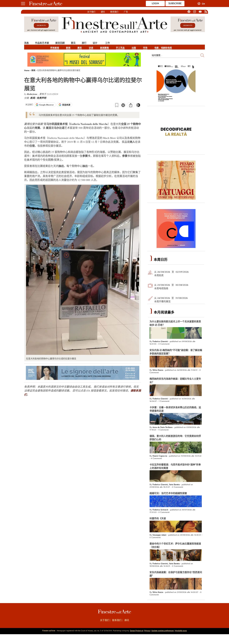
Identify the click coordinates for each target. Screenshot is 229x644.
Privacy (147, 631)
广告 (126, 11)
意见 (73, 42)
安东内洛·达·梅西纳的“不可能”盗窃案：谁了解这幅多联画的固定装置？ (176, 352)
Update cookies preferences (162, 631)
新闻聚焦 (104, 47)
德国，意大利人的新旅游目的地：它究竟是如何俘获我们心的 (175, 437)
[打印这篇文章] (123, 105)
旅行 (84, 42)
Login (155, 3)
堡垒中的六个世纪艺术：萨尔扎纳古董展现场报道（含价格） (175, 545)
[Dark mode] (138, 106)
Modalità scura (181, 631)
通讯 (103, 11)
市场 (145, 47)
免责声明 (41, 98)
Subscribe (174, 3)
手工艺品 (120, 47)
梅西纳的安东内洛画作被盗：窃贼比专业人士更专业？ (175, 380)
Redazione (32, 94)
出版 (134, 47)
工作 (107, 42)
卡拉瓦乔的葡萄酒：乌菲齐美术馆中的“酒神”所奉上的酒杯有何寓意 (175, 466)
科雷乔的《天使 (158, 518)
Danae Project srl (136, 631)
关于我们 (91, 11)
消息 (26, 42)
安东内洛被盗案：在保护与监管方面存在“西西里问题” (176, 574)
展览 (79, 47)
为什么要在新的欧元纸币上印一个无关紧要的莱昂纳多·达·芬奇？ (175, 323)
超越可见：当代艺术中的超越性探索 (168, 493)
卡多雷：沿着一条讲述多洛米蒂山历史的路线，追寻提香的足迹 (175, 409)
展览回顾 (60, 42)
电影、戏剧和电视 (163, 47)
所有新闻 (54, 47)
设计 (95, 42)
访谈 (91, 47)
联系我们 (114, 11)
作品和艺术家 (42, 42)
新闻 (68, 47)
